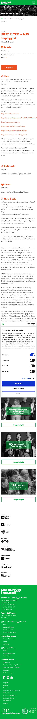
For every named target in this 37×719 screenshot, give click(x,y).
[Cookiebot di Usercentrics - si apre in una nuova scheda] (27, 324)
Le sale (5, 641)
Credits (5, 703)
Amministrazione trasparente (11, 690)
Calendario (6, 662)
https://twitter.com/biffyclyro (10, 122)
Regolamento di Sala (9, 653)
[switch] (32, 360)
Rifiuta (18, 394)
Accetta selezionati (18, 388)
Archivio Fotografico (9, 673)
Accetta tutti (18, 383)
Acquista (9, 67)
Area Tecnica (7, 656)
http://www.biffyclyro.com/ (10, 114)
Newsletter (6, 688)
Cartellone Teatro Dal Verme (11, 667)
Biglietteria (6, 670)
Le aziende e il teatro (9, 639)
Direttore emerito (8, 630)
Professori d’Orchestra (9, 632)
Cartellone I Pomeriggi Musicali (12, 665)
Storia (5, 624)
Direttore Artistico (8, 627)
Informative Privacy (9, 698)
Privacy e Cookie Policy (9, 695)
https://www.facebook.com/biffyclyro (13, 126)
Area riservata (7, 701)
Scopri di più (18, 425)
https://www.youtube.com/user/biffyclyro (14, 130)
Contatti (5, 685)
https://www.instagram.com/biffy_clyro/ (14, 135)
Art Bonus (6, 644)
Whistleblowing (7, 693)
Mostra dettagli (27, 378)
